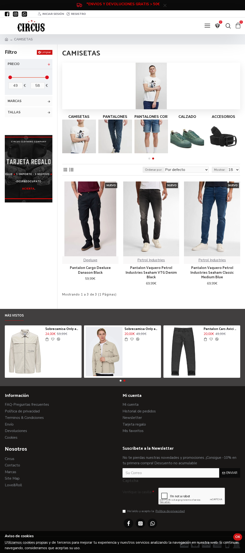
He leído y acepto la (156, 511)
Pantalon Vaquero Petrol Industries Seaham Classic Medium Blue (212, 273)
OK (237, 537)
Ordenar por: (153, 170)
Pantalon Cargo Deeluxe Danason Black (90, 270)
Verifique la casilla (136, 492)
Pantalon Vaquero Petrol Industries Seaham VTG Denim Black (151, 273)
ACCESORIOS (223, 116)
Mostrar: (219, 170)
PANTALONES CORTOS (151, 116)
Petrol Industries (151, 260)
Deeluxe (90, 260)
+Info (85, 548)
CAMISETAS (78, 116)
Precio (13, 64)
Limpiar (46, 52)
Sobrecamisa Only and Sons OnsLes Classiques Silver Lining (62, 329)
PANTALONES (115, 116)
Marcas (15, 101)
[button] (149, 158)
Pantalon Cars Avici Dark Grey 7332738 (221, 329)
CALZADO (187, 116)
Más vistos (14, 316)
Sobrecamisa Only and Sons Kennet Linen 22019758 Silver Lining (141, 329)
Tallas (14, 112)
